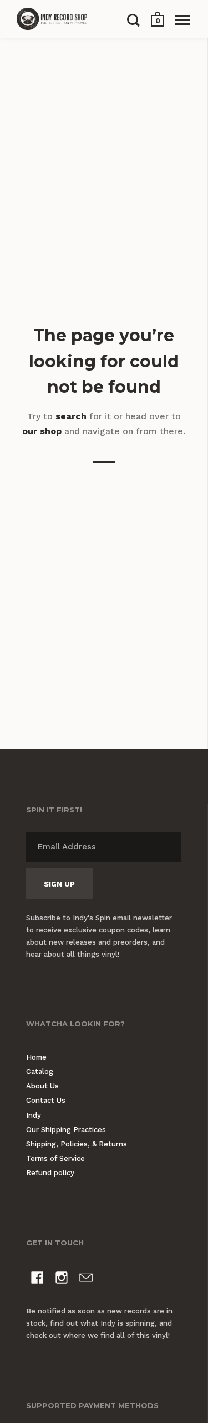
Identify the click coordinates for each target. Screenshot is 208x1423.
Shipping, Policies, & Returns (76, 1144)
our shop (42, 431)
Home (36, 1057)
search (71, 416)
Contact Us (45, 1100)
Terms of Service (55, 1158)
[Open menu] (182, 20)
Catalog (39, 1071)
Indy (33, 1115)
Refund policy (50, 1173)
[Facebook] (37, 1279)
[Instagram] (61, 1279)
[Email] (86, 1279)
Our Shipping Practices (66, 1129)
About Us (42, 1086)
